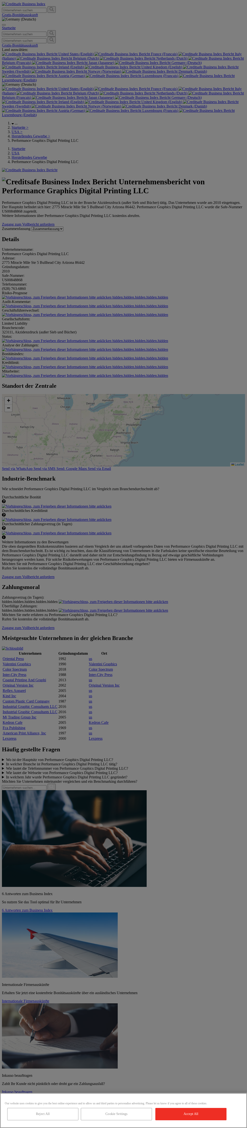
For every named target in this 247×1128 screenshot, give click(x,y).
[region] (123, 1110)
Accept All (191, 1114)
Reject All (43, 1114)
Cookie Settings (116, 1114)
